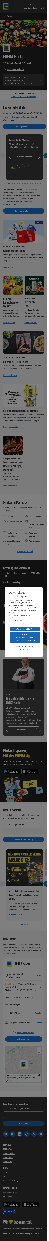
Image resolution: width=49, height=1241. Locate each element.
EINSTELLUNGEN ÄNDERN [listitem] (25, 648)
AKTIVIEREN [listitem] (24, 628)
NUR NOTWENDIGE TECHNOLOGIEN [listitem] (25, 637)
